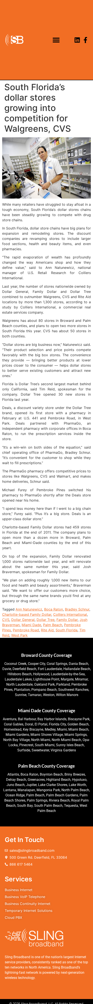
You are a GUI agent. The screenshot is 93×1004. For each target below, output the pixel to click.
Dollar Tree (46, 619)
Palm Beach (52, 625)
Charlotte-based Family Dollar (26, 614)
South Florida (66, 630)
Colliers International (70, 614)
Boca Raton (53, 609)
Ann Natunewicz (29, 609)
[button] (56, 40)
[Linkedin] (77, 40)
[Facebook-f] (85, 40)
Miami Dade (31, 625)
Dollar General (23, 619)
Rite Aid (47, 630)
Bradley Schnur (77, 609)
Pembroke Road (26, 630)
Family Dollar (67, 619)
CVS (5, 619)
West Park (19, 635)
